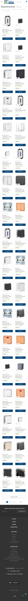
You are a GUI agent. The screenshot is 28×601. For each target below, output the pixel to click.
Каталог (14, 518)
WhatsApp (15, 578)
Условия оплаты (14, 551)
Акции (14, 521)
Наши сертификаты (14, 542)
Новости (14, 536)
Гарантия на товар (14, 555)
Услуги (14, 549)
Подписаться (22, 511)
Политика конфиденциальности (14, 556)
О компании (14, 534)
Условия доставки (14, 553)
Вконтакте (12, 578)
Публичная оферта (14, 560)
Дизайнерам (14, 527)
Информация (14, 546)
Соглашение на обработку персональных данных (14, 558)
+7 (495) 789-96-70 (10, 568)
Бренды (14, 524)
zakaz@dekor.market (15, 571)
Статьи (14, 538)
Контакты (14, 540)
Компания (14, 531)
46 (20, 502)
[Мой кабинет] (23, 2)
